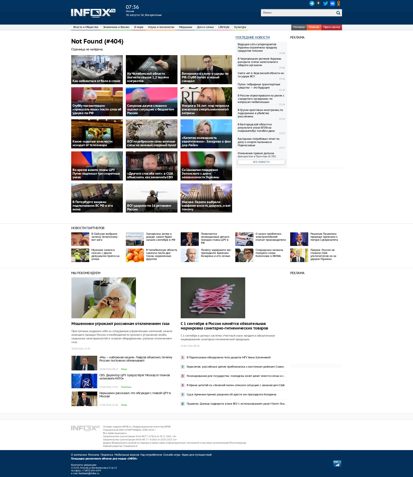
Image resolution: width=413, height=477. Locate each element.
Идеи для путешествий (197, 454)
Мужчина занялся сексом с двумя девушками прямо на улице (105, 254)
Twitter (325, 3)
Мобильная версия (126, 454)
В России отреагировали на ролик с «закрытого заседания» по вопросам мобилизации (261, 99)
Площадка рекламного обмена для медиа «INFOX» (104, 458)
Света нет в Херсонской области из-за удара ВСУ (261, 74)
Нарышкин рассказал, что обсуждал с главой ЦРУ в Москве (135, 394)
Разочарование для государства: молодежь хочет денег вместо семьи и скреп (237, 376)
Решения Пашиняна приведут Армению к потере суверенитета (324, 237)
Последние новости (253, 37)
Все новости (261, 161)
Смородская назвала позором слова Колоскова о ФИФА (269, 253)
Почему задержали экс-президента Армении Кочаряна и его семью (216, 253)
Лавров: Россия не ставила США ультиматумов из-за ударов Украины (323, 254)
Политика (126, 386)
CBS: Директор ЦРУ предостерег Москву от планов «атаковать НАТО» (134, 376)
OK (339, 3)
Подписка (107, 454)
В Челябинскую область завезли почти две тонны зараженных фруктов (161, 254)
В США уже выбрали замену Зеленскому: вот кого (104, 237)
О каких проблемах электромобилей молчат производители (271, 237)
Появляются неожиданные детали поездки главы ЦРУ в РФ (215, 238)
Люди (124, 369)
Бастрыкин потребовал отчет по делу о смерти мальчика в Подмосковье (258, 142)
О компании (79, 454)
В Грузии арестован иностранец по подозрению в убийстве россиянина (260, 113)
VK (332, 3)
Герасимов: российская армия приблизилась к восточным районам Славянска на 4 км (237, 366)
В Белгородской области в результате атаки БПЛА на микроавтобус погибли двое (256, 128)
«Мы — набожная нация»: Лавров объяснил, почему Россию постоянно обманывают (135, 358)
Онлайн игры (171, 454)
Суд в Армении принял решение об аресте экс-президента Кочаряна (231, 394)
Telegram (311, 3)
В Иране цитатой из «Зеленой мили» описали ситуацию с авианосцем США (236, 385)
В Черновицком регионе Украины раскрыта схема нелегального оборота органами (259, 62)
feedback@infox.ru (89, 473)
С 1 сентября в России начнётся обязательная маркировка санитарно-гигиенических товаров (224, 326)
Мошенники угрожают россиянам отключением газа (120, 324)
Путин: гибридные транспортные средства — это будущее (259, 85)
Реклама (93, 454)
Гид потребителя (151, 454)
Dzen (318, 3)
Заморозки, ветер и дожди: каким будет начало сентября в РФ (160, 237)
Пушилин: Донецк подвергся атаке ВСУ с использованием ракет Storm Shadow (237, 403)
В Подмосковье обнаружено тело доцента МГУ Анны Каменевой (228, 357)
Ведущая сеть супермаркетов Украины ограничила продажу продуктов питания (257, 47)
